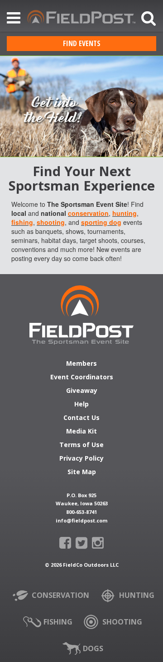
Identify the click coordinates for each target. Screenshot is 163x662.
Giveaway (81, 391)
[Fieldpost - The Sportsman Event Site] (81, 315)
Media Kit (81, 431)
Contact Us (81, 418)
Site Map (81, 472)
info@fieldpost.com (81, 520)
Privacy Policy (81, 458)
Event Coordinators (81, 377)
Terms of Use (81, 445)
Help (81, 404)
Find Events (82, 43)
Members (81, 364)
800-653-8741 (81, 511)
